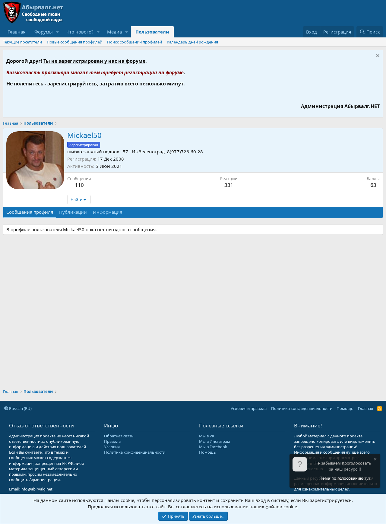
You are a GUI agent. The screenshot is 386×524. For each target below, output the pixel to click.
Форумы (43, 32)
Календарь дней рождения (192, 42)
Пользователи (152, 32)
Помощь (345, 408)
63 (373, 184)
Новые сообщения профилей (74, 42)
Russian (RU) (20, 408)
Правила (112, 441)
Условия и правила (249, 408)
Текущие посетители (22, 42)
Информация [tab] (107, 212)
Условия (112, 446)
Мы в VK (206, 436)
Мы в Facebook (213, 446)
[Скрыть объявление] (377, 56)
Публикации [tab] (73, 212)
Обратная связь (119, 436)
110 (79, 184)
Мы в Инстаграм (214, 441)
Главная (16, 32)
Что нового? (79, 32)
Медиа (114, 32)
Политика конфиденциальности (301, 408)
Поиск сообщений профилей (134, 42)
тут (367, 478)
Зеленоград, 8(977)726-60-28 (171, 152)
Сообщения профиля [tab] (29, 212)
